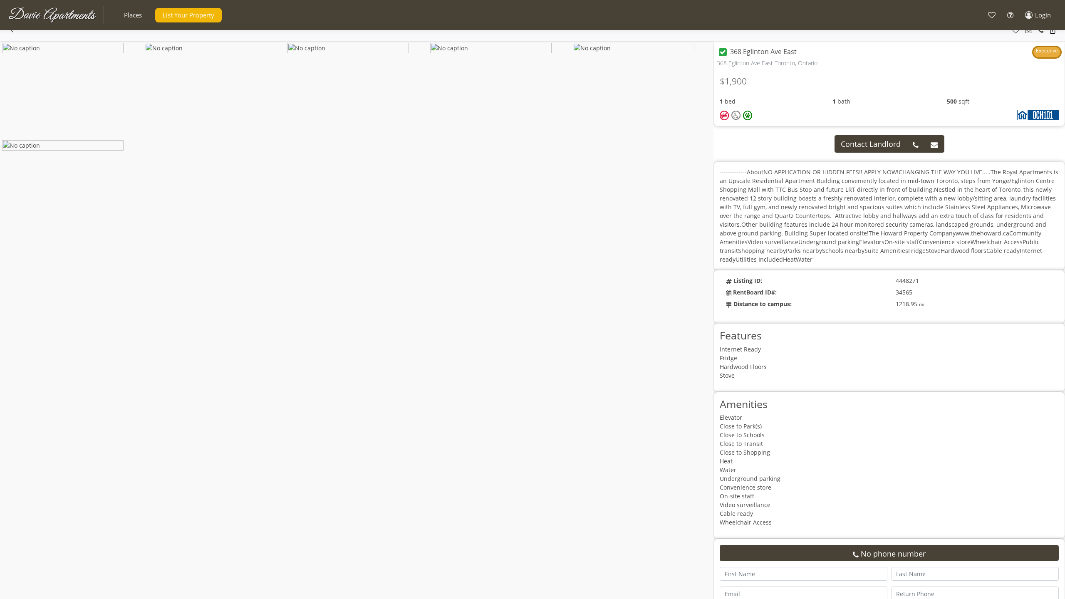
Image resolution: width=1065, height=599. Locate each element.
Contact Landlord (871, 144)
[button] (133, 15)
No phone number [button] (892, 554)
